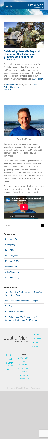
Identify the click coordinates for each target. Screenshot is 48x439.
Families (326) (11, 255)
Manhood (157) (12, 261)
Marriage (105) (11, 267)
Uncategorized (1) (13, 278)
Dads (38, 335)
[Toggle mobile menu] (7, 5)
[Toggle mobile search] (11, 5)
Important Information (24, 376)
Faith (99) (9, 250)
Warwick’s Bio (24, 359)
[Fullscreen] (41, 216)
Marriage (10, 355)
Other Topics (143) (13, 272)
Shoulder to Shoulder (14, 312)
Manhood (38, 346)
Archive (10, 369)
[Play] (7, 216)
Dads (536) (10, 244)
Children (38, 342)
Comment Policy (24, 370)
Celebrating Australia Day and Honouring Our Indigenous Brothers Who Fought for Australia (22, 55)
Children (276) (11, 239)
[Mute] (37, 216)
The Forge (9, 306)
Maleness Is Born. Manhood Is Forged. (21, 301)
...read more (38, 79)
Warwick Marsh (11, 85)
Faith (10, 359)
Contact (24, 365)
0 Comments (14, 87)
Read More (7, 89)
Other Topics (24, 42)
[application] (24, 207)
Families (38, 338)
